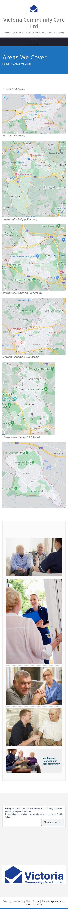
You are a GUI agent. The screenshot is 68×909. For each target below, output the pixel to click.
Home (5, 63)
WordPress (32, 901)
